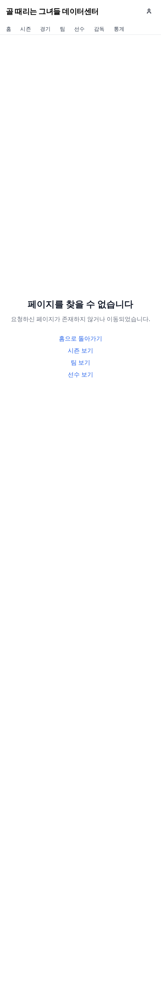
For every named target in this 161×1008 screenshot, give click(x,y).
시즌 (25, 29)
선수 (79, 29)
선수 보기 (80, 374)
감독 (99, 29)
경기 (45, 29)
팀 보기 (80, 362)
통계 (119, 29)
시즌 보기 (80, 350)
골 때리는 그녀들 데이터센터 (52, 11)
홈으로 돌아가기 (80, 338)
